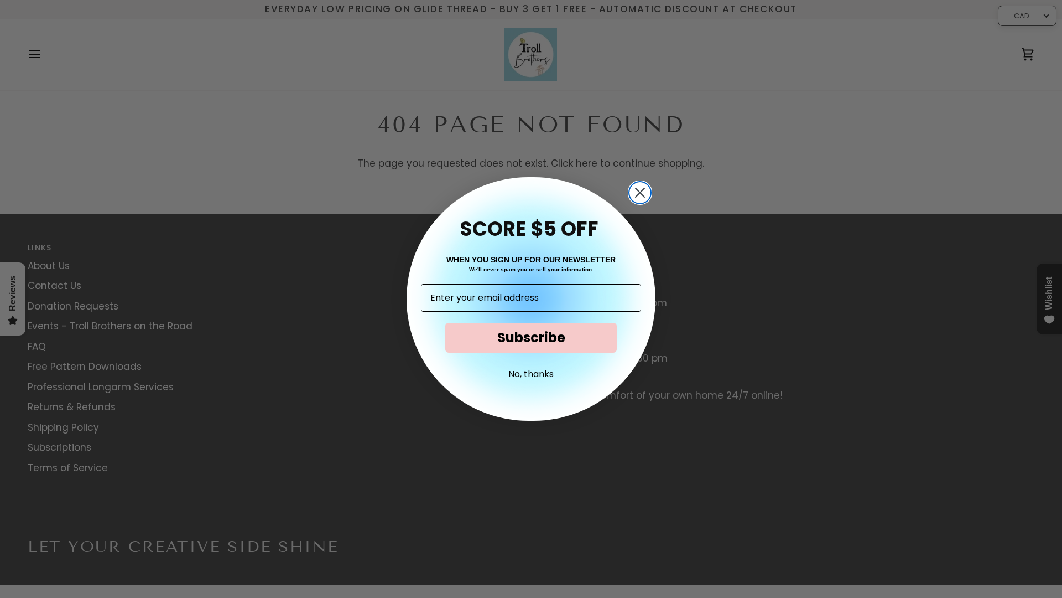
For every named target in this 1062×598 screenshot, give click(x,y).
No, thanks (531, 374)
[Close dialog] (640, 193)
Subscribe (531, 337)
